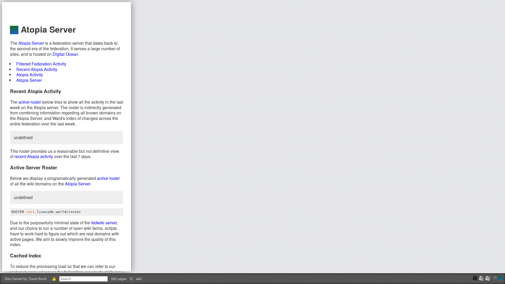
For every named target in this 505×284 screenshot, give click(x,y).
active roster (29, 102)
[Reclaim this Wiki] (54, 278)
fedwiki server (104, 223)
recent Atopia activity (33, 156)
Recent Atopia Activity (36, 69)
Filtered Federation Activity (41, 64)
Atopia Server (31, 43)
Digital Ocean (65, 54)
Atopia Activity (29, 75)
